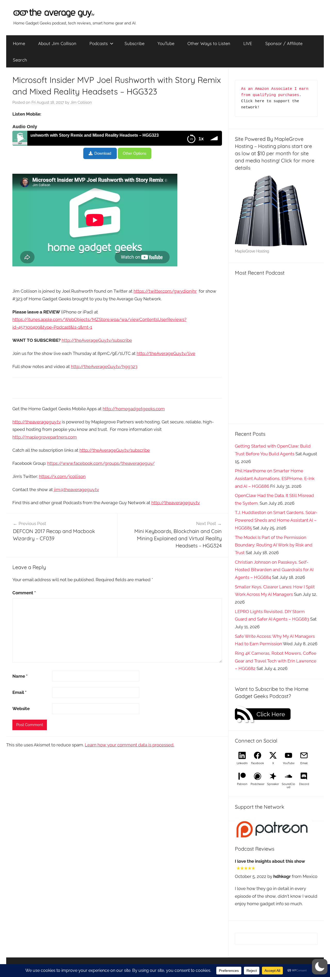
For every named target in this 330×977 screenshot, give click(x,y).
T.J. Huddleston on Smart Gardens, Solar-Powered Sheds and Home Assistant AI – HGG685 (276, 520)
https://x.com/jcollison (62, 476)
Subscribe (134, 43)
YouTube (166, 43)
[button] (319, 966)
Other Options (134, 153)
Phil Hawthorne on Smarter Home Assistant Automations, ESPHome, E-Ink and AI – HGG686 (275, 478)
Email (19, 692)
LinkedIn (242, 763)
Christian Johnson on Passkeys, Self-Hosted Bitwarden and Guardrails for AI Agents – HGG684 (274, 570)
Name (20, 676)
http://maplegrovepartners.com (44, 437)
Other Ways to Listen (208, 43)
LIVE (247, 43)
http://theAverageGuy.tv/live (166, 353)
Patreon (242, 784)
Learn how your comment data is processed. (129, 744)
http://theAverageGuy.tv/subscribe (97, 340)
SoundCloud (288, 785)
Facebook (257, 763)
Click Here (271, 714)
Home (19, 43)
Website (21, 708)
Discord (304, 784)
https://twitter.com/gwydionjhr (165, 291)
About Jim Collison (57, 43)
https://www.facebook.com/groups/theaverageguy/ (101, 463)
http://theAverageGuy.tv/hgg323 (104, 366)
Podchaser (258, 784)
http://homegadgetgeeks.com (134, 408)
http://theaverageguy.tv (36, 421)
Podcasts (98, 43)
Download (102, 153)
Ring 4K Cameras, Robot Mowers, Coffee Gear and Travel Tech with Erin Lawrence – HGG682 (275, 661)
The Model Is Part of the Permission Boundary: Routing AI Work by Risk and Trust (273, 545)
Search (20, 60)
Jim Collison (81, 102)
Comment (24, 592)
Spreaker (273, 784)
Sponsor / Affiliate (283, 43)
